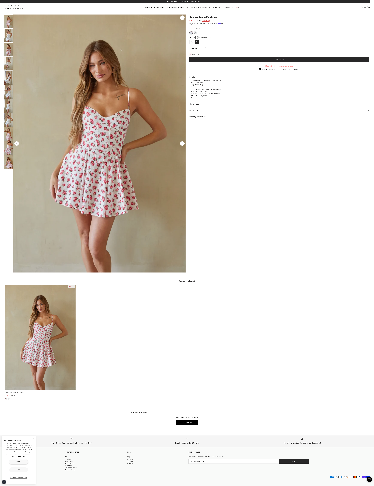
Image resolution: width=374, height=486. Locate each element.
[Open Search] (362, 7)
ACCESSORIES (226, 7)
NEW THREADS (148, 7)
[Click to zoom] (182, 17)
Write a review (187, 423)
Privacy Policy (70, 470)
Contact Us (69, 459)
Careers (130, 461)
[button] (4, 482)
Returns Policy (70, 463)
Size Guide (69, 461)
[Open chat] (369, 479)
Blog (128, 457)
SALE (236, 7)
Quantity (193, 48)
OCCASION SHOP (193, 7)
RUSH (182, 7)
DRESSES (205, 7)
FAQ (66, 457)
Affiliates (130, 463)
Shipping (68, 466)
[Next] (182, 143)
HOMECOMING (172, 7)
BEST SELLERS (161, 7)
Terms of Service (71, 468)
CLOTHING (215, 7)
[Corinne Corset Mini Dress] (40, 337)
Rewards (130, 459)
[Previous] (16, 143)
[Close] (33, 438)
